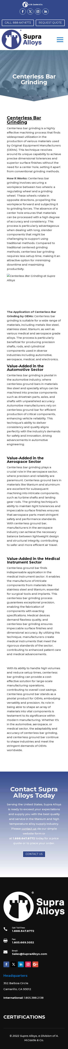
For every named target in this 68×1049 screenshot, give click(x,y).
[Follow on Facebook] (23, 11)
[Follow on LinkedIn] (45, 11)
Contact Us (34, 854)
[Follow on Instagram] (38, 11)
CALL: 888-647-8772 (18, 22)
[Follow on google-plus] (35, 964)
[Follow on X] (30, 11)
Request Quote (50, 22)
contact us (29, 828)
